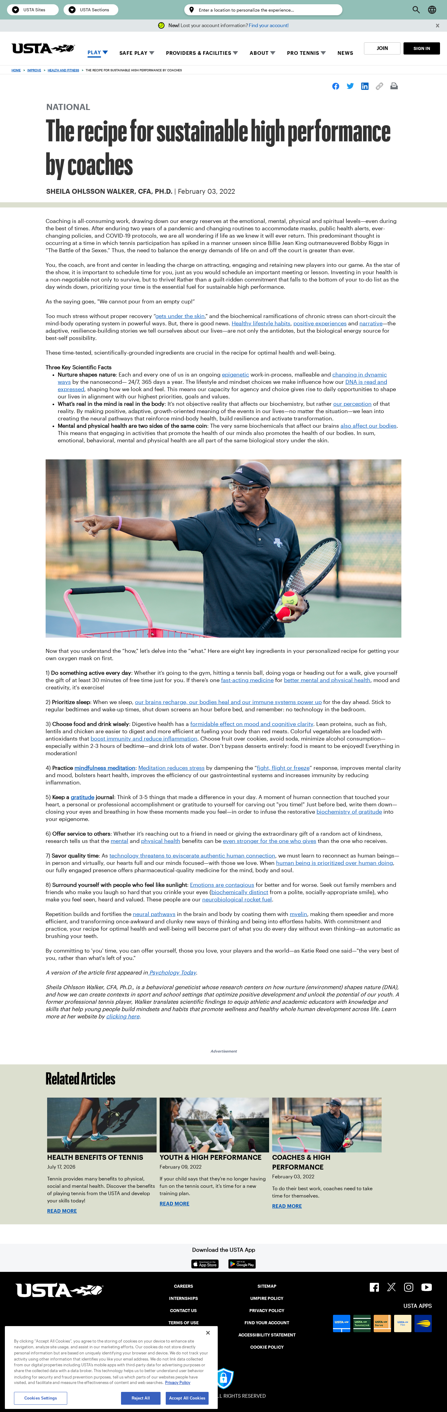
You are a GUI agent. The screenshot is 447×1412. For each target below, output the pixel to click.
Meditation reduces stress (171, 768)
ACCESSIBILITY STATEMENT (267, 1334)
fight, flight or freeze (283, 768)
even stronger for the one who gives (269, 841)
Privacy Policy (177, 1383)
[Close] (208, 1332)
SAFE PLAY (133, 53)
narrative (371, 323)
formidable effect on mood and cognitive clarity (251, 724)
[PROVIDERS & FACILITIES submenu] (235, 53)
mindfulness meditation (104, 768)
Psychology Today (172, 973)
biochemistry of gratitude (349, 812)
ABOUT (259, 53)
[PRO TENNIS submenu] (323, 53)
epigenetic (235, 375)
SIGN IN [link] (422, 48)
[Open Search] (416, 10)
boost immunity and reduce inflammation (144, 739)
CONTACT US (183, 1310)
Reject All (141, 1398)
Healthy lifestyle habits (261, 323)
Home (16, 70)
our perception (352, 404)
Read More (62, 1211)
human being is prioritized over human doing (334, 863)
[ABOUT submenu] (272, 53)
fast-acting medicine (247, 680)
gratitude (82, 797)
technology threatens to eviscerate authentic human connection (192, 856)
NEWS (345, 53)
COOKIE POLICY (267, 1347)
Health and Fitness (63, 70)
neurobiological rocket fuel (237, 900)
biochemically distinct (239, 892)
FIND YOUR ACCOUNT (266, 1322)
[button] (437, 26)
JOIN (382, 48)
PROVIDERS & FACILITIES (198, 53)
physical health (160, 841)
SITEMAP (267, 1286)
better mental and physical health (327, 680)
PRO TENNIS (303, 53)
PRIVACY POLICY (266, 1310)
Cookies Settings (40, 1398)
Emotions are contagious (222, 885)
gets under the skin (180, 316)
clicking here (122, 1017)
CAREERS (183, 1286)
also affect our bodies (369, 426)
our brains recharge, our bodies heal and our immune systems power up (228, 702)
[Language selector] (432, 10)
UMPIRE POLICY (266, 1298)
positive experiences (320, 323)
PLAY (94, 52)
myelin (298, 914)
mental (119, 841)
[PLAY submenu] (105, 53)
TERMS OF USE (183, 1322)
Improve (34, 70)
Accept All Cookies (187, 1398)
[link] (335, 86)
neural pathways (154, 914)
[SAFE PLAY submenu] (151, 53)
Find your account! (269, 25)
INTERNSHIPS (183, 1298)
